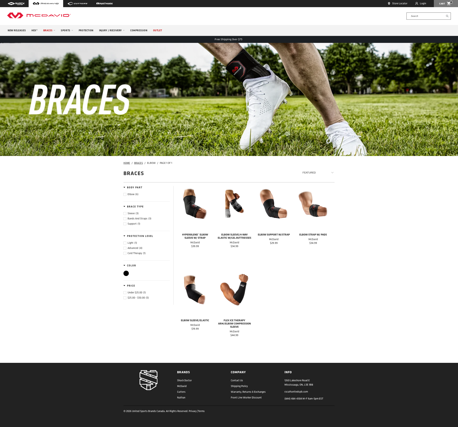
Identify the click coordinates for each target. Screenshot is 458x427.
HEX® (34, 30)
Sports (65, 30)
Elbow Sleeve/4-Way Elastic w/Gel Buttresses (234, 209)
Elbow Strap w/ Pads (313, 209)
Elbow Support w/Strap (274, 209)
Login (423, 3)
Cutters (181, 392)
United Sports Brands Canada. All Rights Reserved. (160, 411)
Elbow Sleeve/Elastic (195, 295)
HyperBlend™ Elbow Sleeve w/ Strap (195, 209)
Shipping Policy (239, 386)
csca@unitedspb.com (296, 392)
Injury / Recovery (110, 30)
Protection (86, 30)
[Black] (126, 273)
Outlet (157, 30)
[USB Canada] (39, 15)
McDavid (182, 386)
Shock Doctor (184, 380)
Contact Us (237, 380)
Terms (201, 411)
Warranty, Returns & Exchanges (248, 392)
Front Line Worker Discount (246, 397)
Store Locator (399, 3)
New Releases (17, 30)
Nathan (181, 397)
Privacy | (193, 411)
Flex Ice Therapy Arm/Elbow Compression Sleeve (234, 295)
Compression (138, 30)
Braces (48, 30)
